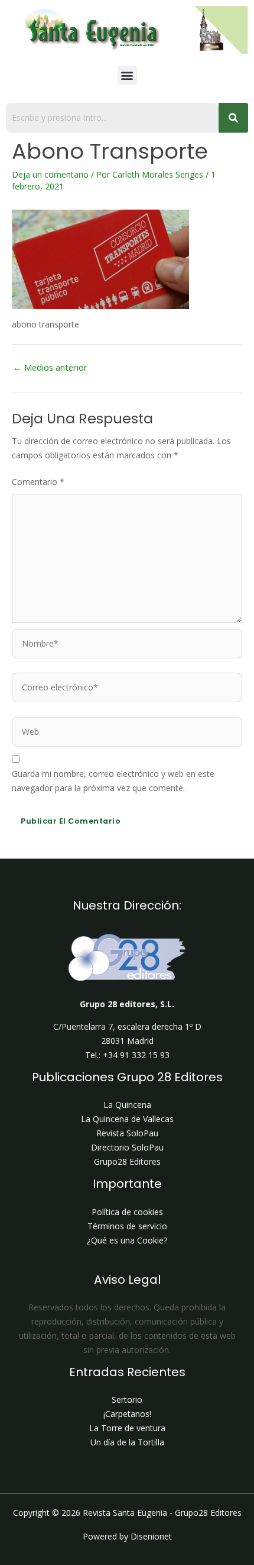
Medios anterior (50, 367)
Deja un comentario (50, 174)
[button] (127, 75)
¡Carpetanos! (127, 1413)
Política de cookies (127, 1211)
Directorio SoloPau (127, 1147)
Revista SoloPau (127, 1133)
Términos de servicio (127, 1226)
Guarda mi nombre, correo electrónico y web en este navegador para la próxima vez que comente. (113, 780)
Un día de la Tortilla (127, 1442)
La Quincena (127, 1104)
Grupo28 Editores (127, 1161)
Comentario (38, 481)
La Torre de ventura (127, 1428)
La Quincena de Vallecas (127, 1118)
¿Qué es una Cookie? (127, 1240)
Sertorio (127, 1399)
